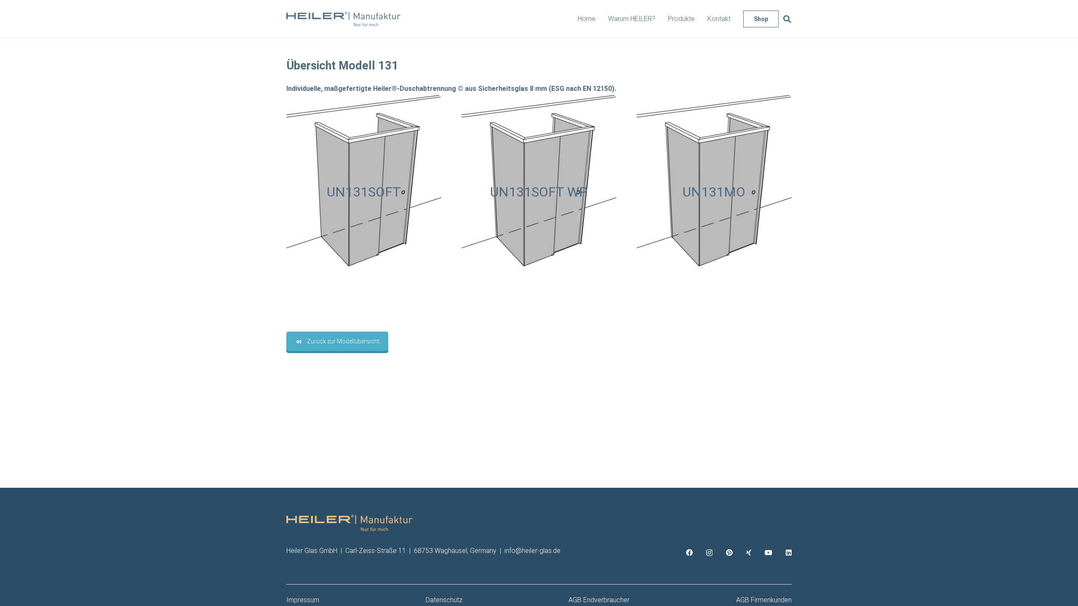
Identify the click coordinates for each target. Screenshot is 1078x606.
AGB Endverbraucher (599, 600)
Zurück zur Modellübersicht (343, 341)
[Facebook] (689, 552)
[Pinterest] (729, 552)
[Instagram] (709, 553)
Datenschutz (444, 600)
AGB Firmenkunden (764, 600)
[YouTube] (768, 552)
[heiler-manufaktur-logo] (343, 19)
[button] (787, 19)
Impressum (302, 600)
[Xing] (748, 552)
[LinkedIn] (789, 552)
